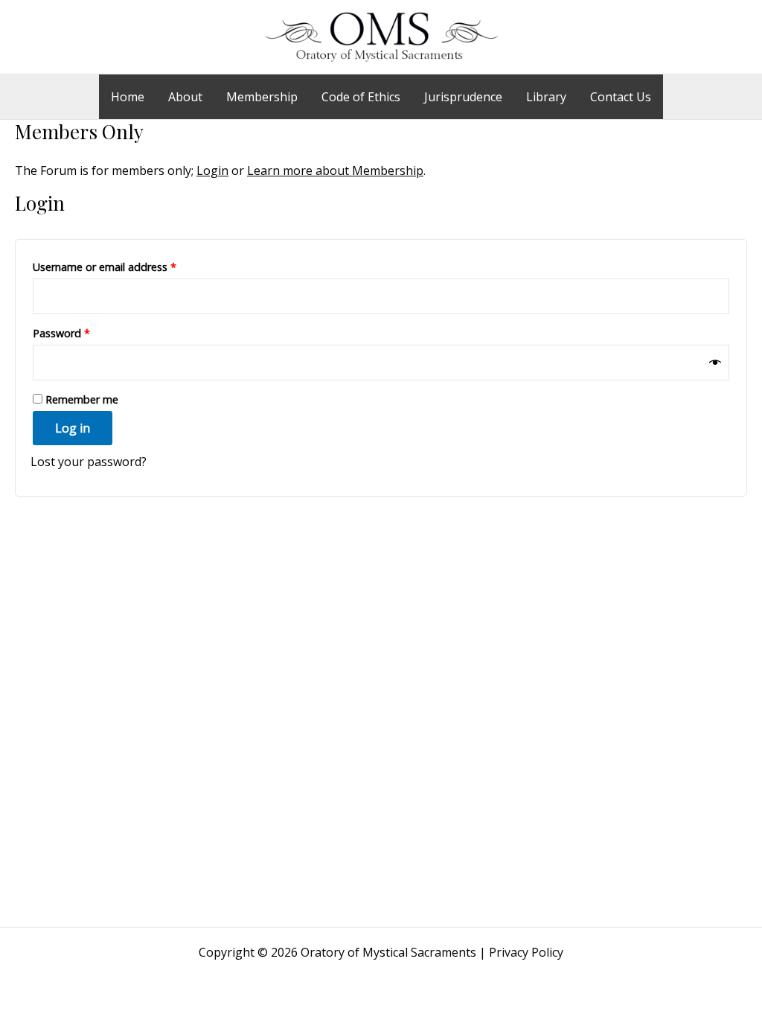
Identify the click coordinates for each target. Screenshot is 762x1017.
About (185, 97)
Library (546, 97)
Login (212, 170)
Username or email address (126, 266)
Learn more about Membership (335, 170)
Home (127, 97)
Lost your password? (89, 461)
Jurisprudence (463, 97)
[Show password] (715, 362)
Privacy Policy (526, 952)
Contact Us (620, 97)
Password (83, 332)
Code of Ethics (360, 97)
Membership (262, 97)
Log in (72, 428)
